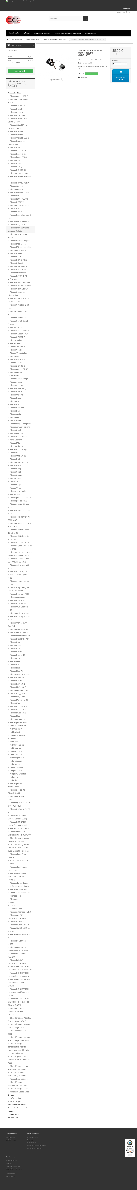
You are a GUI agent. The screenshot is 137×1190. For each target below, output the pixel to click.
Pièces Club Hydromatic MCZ (19, 618)
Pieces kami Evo (16, 433)
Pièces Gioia (15, 414)
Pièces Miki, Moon (17, 244)
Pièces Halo (14, 668)
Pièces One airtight (17, 456)
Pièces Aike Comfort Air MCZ (19, 512)
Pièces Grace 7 (16, 189)
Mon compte (33, 1133)
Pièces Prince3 (16, 263)
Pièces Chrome (16, 395)
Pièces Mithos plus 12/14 (20, 247)
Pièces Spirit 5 (15, 327)
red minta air (15, 764)
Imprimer (84, 77)
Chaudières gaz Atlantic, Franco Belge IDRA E (19, 1019)
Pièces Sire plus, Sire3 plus (18, 306)
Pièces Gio (14, 665)
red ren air (14, 777)
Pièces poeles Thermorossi (15, 785)
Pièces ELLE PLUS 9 (18, 151)
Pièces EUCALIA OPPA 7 (19, 810)
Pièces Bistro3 (15, 109)
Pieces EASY (15, 401)
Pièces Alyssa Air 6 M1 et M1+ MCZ (20, 547)
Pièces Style (15, 478)
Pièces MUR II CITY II (19, 925)
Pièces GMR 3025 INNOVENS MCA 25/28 (18, 949)
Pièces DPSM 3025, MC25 (17, 942)
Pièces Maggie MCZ (18, 693)
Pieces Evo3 (15, 164)
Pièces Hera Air (16, 671)
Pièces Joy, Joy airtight (19, 427)
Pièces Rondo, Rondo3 (19, 282)
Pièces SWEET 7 (17, 337)
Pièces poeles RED (18, 722)
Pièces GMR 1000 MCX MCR (19, 936)
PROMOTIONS (13, 1117)
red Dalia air (14, 732)
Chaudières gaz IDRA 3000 (18, 1032)
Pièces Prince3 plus (18, 266)
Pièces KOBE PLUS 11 (19, 205)
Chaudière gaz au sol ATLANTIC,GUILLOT (18, 1067)
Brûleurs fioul (15, 1098)
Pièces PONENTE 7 (18, 260)
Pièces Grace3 (16, 186)
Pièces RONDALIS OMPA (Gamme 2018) (17, 823)
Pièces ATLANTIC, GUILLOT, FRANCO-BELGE (17, 1011)
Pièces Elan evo (16, 408)
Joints (12, 905)
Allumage (13, 899)
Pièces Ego (14, 642)
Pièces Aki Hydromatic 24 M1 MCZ (18, 537)
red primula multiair (17, 774)
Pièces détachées (13, 33)
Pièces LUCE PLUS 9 (19, 221)
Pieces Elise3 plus (17, 154)
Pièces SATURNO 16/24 (20, 286)
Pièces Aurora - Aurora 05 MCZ (18, 582)
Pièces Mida (14, 703)
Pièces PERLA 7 (16, 257)
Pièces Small (15, 472)
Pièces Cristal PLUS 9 (19, 138)
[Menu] (133, 1140)
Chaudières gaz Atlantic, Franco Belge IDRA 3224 (19, 1039)
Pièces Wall (14, 356)
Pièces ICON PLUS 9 (18, 199)
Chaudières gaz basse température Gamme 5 (18, 1083)
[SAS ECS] (25, 20)
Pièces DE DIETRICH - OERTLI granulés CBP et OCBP (19, 992)
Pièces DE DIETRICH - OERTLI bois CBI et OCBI (19, 974)
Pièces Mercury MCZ (18, 700)
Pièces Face (15, 645)
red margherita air (17, 758)
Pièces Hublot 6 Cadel (19, 192)
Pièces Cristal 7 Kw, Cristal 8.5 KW (17, 120)
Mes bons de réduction (34, 1148)
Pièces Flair (14, 649)
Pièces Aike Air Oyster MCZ (18, 505)
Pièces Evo (14, 160)
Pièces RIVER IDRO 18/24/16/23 (18, 277)
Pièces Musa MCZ (17, 713)
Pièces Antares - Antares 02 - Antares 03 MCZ (19, 560)
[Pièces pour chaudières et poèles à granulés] (68, 3)
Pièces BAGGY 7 (17, 106)
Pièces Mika (14, 443)
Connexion (126, 9)
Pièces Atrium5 (16, 385)
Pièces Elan (14, 404)
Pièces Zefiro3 (15, 363)
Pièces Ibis (14, 196)
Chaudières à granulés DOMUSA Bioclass (18, 839)
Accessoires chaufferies (42, 33)
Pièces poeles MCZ (18, 501)
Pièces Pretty (15, 459)
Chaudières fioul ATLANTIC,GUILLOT (17, 1074)
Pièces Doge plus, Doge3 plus (16, 142)
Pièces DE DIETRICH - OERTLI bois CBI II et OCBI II (19, 982)
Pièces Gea (14, 661)
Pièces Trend (15, 481)
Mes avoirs (30, 1140)
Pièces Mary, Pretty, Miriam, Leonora (17, 438)
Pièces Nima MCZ (17, 719)
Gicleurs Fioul (15, 909)
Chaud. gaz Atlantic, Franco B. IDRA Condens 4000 (19, 1059)
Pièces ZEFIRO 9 (17, 366)
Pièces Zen (14, 494)
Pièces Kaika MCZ (17, 677)
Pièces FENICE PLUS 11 (20, 173)
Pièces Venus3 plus (18, 353)
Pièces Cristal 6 (16, 131)
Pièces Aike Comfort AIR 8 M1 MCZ (19, 525)
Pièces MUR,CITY (17, 922)
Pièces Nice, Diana (17, 250)
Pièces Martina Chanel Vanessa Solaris (18, 229)
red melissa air (15, 761)
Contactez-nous (11, 1140)
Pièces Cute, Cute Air (18, 629)
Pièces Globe (15, 420)
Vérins (12, 902)
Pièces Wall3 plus (17, 359)
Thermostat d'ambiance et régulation (67, 33)
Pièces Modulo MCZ (18, 706)
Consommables (90, 33)
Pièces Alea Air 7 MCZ (19, 543)
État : (80, 63)
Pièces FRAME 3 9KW (19, 183)
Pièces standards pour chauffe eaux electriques (18, 884)
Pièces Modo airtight (18, 449)
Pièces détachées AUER (20, 912)
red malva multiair (17, 755)
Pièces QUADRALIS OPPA (17, 798)
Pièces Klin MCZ (16, 681)
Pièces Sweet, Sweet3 (19, 331)
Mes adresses (31, 1143)
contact (118, 12)
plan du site (126, 12)
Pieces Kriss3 (15, 212)
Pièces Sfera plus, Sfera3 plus (16, 293)
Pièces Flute (15, 411)
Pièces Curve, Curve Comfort (18, 624)
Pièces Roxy (15, 465)
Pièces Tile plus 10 (17, 347)
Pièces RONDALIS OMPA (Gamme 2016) (17, 817)
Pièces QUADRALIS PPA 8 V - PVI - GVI (20, 804)
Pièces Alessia (15, 382)
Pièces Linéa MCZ (17, 687)
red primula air (15, 771)
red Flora (13, 742)
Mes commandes (32, 1137)
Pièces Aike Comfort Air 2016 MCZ (19, 518)
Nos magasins (10, 1137)
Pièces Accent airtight (18, 379)
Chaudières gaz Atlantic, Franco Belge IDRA (19, 1026)
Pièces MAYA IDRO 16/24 (17, 236)
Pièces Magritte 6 (17, 225)
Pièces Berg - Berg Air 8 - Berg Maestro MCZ (19, 589)
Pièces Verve (15, 488)
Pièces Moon (15, 453)
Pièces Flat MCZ (16, 652)
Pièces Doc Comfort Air (19, 636)
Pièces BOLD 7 (16, 112)
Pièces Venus (15, 350)
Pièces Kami (15, 430)
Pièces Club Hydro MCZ (20, 613)
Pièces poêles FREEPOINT (15, 374)
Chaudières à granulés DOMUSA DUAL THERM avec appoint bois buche (18, 847)
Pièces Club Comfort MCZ (18, 608)
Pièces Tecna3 (15, 343)
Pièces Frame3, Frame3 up (19, 178)
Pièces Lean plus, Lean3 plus (19, 216)
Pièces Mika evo (16, 446)
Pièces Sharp (15, 469)
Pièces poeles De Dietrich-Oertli (16, 791)
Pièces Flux (14, 658)
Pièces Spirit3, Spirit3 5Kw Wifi (18, 322)
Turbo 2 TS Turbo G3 (18, 860)
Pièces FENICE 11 (17, 170)
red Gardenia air (16, 745)
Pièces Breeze (15, 392)
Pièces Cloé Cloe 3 (17, 115)
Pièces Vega (15, 485)
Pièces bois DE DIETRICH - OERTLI (17, 961)
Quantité (115, 61)
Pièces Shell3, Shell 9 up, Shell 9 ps (18, 300)
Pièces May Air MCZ (18, 697)
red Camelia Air (16, 729)
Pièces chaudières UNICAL (17, 855)
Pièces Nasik (15, 716)
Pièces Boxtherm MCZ (19, 594)
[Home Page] (7, 39)
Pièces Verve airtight (18, 491)
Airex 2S (13, 864)
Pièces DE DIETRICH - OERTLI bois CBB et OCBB (20, 968)
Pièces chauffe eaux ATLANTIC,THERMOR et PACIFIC (19, 876)
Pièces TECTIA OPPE (19, 828)
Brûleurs (27, 33)
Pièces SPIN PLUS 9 (18, 318)
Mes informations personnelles (36, 1145)
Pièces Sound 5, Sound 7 (19, 313)
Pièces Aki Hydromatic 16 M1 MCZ (18, 531)
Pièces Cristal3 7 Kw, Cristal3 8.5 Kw (18, 126)
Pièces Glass (15, 417)
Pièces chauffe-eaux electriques (17, 868)
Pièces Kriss (15, 208)
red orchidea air (16, 767)
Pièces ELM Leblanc (18, 1079)
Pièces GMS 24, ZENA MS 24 (18, 929)
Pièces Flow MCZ (17, 655)
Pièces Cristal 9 (16, 135)
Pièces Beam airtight (18, 388)
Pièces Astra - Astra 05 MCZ (18, 566)
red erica (13, 738)
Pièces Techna (15, 340)
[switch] (130, 1155)
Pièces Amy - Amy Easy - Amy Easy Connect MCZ (19, 554)
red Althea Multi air (17, 726)
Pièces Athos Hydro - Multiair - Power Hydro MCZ (18, 574)
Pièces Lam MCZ (17, 684)
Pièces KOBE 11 (16, 202)
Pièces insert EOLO (18, 157)
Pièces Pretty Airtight (18, 462)
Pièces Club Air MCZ (18, 604)
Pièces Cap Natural (18, 597)
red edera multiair (17, 735)
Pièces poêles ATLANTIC (20, 498)
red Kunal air (15, 748)
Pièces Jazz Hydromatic (20, 674)
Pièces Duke (15, 398)
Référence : (81, 60)
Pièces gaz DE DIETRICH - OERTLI (17, 916)
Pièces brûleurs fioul (18, 889)
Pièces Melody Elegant (19, 241)
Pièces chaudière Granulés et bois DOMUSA (19, 833)
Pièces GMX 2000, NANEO (17, 955)
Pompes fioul (15, 896)
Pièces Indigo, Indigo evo (20, 424)
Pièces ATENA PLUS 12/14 (18, 101)
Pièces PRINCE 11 (17, 270)
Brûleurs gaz (15, 1101)
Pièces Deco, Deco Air (19, 632)
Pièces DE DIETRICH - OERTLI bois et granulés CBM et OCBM (19, 1002)
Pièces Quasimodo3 (18, 273)
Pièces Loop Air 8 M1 (18, 690)
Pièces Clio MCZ (16, 600)
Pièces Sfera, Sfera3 (18, 289)
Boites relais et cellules (19, 893)
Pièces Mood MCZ (17, 710)
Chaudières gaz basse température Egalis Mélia (18, 1090)
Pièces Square (15, 475)
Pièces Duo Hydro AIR (19, 639)
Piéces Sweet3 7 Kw (18, 334)
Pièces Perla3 (15, 253)
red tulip (13, 780)
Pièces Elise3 (15, 147)
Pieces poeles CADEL (19, 96)
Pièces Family (15, 167)
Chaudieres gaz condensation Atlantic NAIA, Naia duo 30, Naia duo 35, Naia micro (18, 1048)
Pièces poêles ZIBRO (18, 369)
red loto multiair (16, 751)
